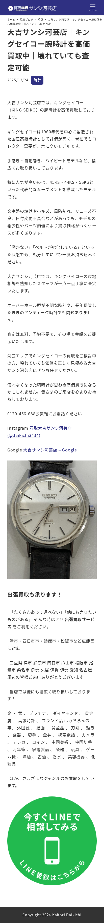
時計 (37, 79)
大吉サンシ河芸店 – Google (50, 450)
